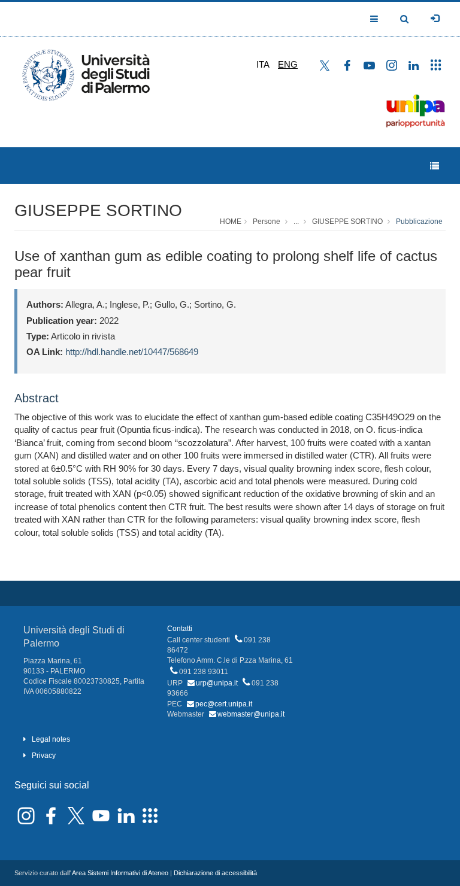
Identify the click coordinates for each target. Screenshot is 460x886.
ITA (263, 64)
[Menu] (434, 166)
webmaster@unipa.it (251, 714)
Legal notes (51, 739)
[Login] (435, 19)
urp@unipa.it (217, 683)
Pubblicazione (419, 221)
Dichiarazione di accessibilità (215, 872)
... (296, 221)
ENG (288, 64)
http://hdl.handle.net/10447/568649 (131, 352)
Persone (266, 221)
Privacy (44, 755)
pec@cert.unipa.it (223, 704)
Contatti (179, 628)
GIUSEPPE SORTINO (98, 210)
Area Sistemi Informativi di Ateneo (120, 872)
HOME (230, 221)
